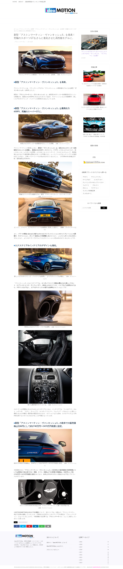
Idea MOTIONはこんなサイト (55, 546)
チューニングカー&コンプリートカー (93, 182)
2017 (94, 552)
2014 (94, 560)
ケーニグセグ (86, 179)
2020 (94, 544)
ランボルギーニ (87, 193)
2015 (94, 557)
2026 (94, 541)
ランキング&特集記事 (89, 190)
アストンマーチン (24, 29)
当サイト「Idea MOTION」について (57, 542)
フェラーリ (86, 185)
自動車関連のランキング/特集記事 (35, 1)
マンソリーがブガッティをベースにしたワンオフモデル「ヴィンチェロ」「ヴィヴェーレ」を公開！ (94, 53)
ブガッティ (95, 185)
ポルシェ (85, 188)
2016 (94, 554)
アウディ (85, 177)
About (20, 1)
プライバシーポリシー (53, 549)
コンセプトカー (98, 179)
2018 (94, 549)
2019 (94, 547)
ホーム (16, 29)
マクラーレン (95, 188)
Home (15, 1)
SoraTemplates (97, 567)
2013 (94, 562)
